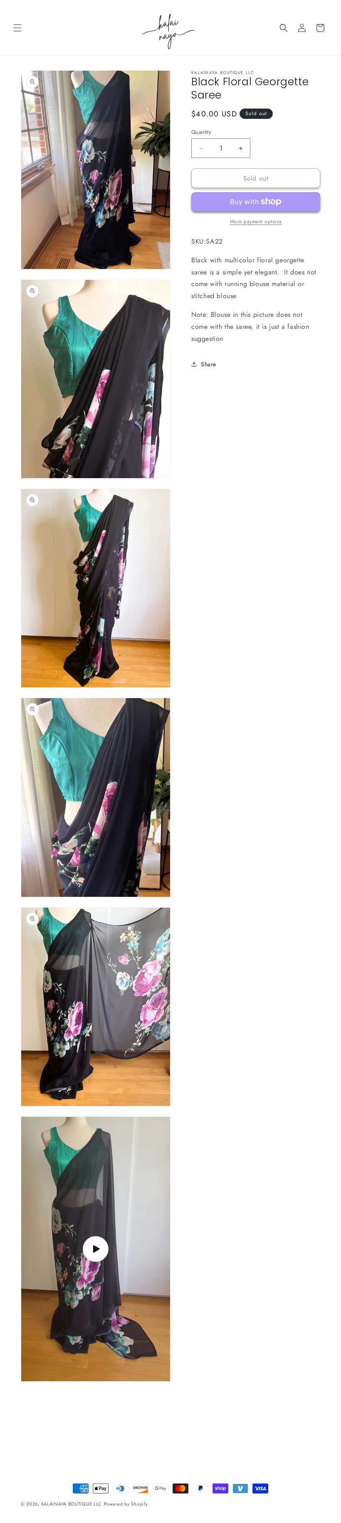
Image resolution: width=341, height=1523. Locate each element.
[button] (17, 28)
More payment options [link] (256, 221)
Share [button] (208, 364)
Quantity (201, 132)
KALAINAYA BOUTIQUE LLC (71, 1504)
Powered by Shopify (126, 1504)
